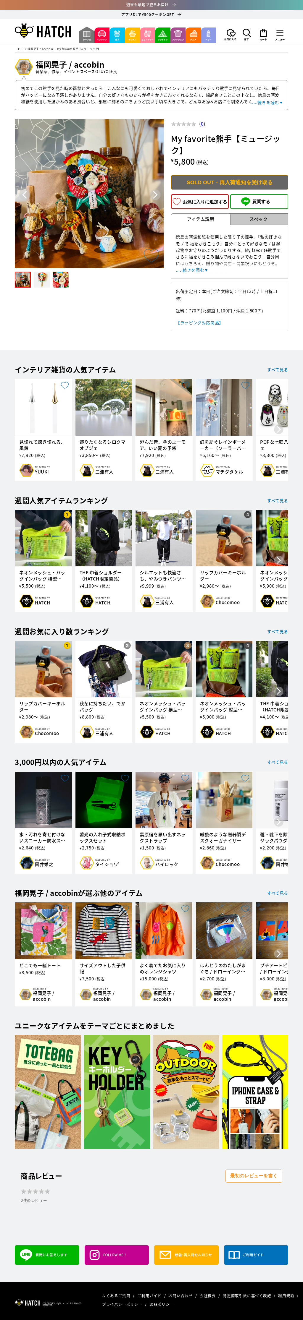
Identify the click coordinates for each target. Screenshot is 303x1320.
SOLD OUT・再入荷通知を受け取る (230, 182)
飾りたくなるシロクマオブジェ (103, 445)
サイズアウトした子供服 (103, 968)
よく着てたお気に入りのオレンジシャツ (163, 968)
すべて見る (277, 369)
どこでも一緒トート (40, 965)
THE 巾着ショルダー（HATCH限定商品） (101, 576)
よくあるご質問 (116, 1295)
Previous (24, 194)
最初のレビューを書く (254, 1175)
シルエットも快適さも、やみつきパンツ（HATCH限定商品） (161, 576)
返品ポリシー (161, 1304)
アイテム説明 (201, 219)
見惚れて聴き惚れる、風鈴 (42, 445)
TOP (21, 49)
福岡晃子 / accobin (40, 49)
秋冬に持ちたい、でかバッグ (103, 706)
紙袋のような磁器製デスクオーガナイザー (223, 837)
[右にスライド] (278, 429)
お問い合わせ (181, 1295)
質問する (261, 201)
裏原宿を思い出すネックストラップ (163, 837)
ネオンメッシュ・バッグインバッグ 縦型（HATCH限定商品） (223, 706)
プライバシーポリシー (123, 1304)
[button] (246, 34)
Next (155, 194)
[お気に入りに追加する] (151, 255)
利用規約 (286, 1295)
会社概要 (208, 1295)
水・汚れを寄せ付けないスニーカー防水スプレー (42, 837)
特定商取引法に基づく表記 (247, 1295)
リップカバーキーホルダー (223, 576)
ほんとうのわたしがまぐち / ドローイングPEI (223, 968)
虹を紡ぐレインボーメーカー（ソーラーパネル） (223, 445)
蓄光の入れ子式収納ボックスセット (103, 837)
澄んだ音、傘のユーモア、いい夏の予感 (163, 445)
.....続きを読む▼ (267, 102)
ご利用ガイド (149, 1295)
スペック (258, 219)
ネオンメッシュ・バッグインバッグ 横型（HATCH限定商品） (42, 576)
